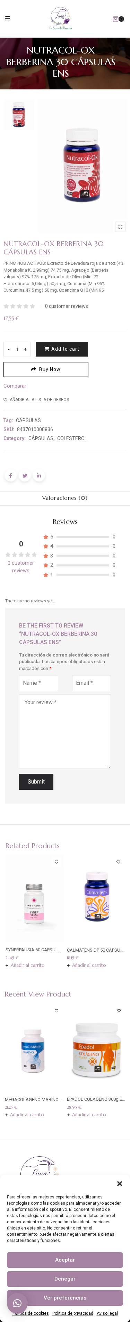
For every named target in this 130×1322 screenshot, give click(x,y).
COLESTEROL (72, 438)
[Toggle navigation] (7, 18)
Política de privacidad (72, 1313)
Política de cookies (30, 1313)
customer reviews (66, 306)
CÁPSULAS (28, 420)
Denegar (65, 1279)
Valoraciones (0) (65, 498)
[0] (115, 19)
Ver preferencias (65, 1298)
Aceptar (65, 1260)
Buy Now (50, 369)
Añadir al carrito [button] (28, 965)
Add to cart (65, 349)
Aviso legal (107, 1313)
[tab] (65, 498)
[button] (119, 1183)
